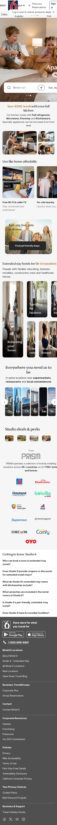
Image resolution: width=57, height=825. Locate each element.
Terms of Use (10, 763)
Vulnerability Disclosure (15, 773)
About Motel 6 (10, 655)
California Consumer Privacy (17, 778)
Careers (7, 724)
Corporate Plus (10, 690)
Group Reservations (13, 695)
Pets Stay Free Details (14, 768)
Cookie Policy (10, 792)
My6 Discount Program (14, 797)
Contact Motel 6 (11, 709)
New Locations (10, 671)
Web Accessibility (12, 758)
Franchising (8, 729)
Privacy (6, 753)
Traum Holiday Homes (14, 812)
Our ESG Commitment (14, 739)
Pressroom (8, 734)
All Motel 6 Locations (13, 666)
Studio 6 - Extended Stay (16, 661)
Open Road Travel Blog (15, 676)
